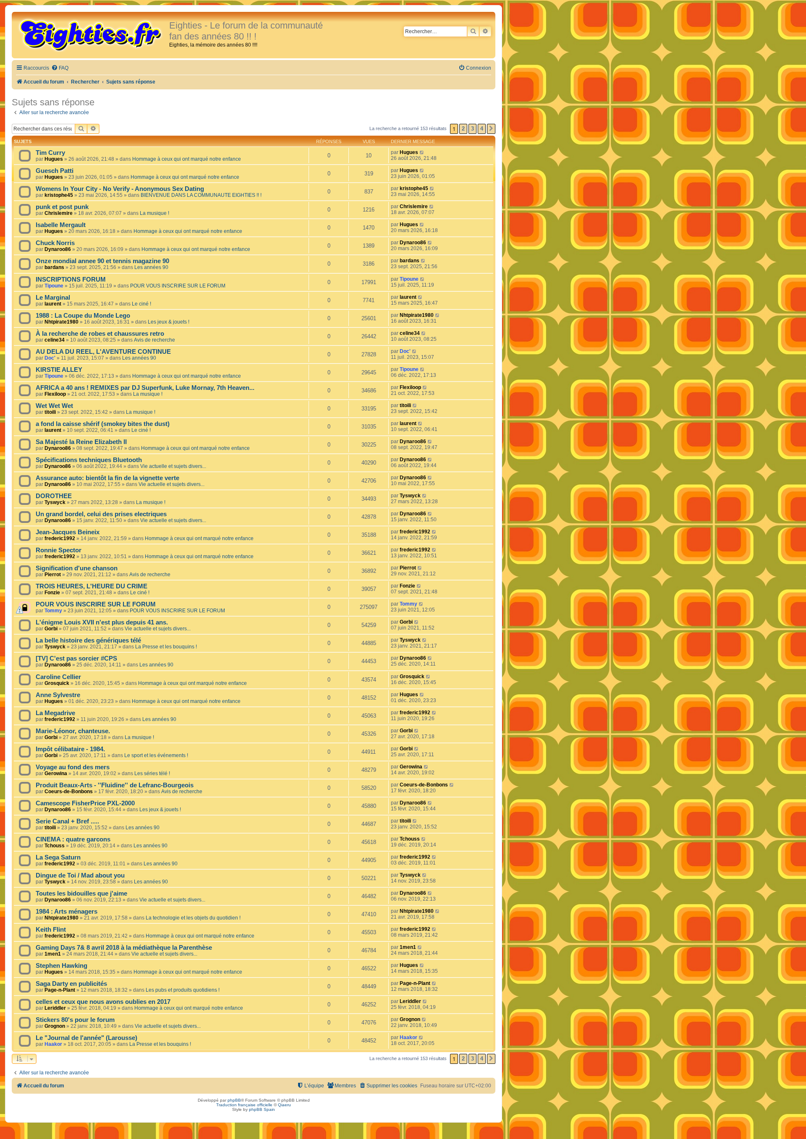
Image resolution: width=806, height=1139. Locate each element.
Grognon (54, 1026)
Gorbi (51, 629)
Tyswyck (54, 502)
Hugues (53, 159)
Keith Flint (51, 929)
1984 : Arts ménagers (66, 911)
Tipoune (53, 286)
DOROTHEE (54, 496)
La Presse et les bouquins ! (166, 647)
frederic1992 (59, 538)
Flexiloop (55, 394)
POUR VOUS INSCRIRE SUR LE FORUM (177, 286)
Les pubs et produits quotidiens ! (183, 990)
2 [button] (463, 128)
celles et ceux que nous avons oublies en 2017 (103, 1001)
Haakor (53, 1044)
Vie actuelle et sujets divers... (173, 466)
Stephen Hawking (61, 965)
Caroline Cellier (58, 677)
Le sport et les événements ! (156, 755)
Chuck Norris (55, 243)
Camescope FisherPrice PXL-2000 (85, 803)
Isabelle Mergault (61, 225)
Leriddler (55, 1008)
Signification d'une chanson (77, 568)
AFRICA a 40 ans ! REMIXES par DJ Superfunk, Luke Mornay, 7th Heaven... (145, 387)
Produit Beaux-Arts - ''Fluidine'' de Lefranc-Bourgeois (115, 785)
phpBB (234, 1100)
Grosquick (56, 683)
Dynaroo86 (57, 249)
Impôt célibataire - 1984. (70, 749)
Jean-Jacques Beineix (67, 532)
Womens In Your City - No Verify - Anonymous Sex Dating (120, 188)
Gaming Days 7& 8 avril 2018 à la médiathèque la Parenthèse (124, 947)
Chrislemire (58, 213)
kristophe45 (58, 195)
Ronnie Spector (58, 550)
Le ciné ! (141, 304)
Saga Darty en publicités (71, 983)
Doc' (49, 358)
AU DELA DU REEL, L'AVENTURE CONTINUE (103, 351)
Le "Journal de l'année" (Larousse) (86, 1038)
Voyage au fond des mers (73, 767)
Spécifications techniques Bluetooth (89, 460)
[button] (491, 129)
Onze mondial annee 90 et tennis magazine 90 (102, 261)
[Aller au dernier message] (422, 152)
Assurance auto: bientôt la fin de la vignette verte (107, 478)
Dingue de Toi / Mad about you (80, 875)
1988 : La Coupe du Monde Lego (83, 315)
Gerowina (55, 773)
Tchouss (54, 846)
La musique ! (154, 213)
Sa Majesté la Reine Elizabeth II (81, 442)
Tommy (53, 611)
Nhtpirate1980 (61, 322)
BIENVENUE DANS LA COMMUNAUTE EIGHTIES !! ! (201, 195)
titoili (50, 412)
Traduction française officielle (244, 1104)
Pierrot (52, 574)
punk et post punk (62, 207)
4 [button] (481, 128)
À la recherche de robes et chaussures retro (100, 333)
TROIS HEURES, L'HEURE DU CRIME (91, 586)
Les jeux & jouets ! (168, 322)
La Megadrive (55, 713)
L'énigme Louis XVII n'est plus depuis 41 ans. (102, 622)
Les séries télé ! (152, 773)
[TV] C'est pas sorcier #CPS (76, 658)
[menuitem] (59, 68)
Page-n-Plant (59, 990)
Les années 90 (151, 267)
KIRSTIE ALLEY (59, 369)
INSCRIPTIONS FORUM (71, 279)
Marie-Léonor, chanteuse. (73, 731)
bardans (54, 267)
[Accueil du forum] (91, 34)
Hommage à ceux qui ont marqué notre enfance (186, 159)
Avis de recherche (154, 340)
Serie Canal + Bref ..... (67, 821)
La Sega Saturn (58, 857)
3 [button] (472, 128)
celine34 (54, 340)
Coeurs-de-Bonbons (68, 791)
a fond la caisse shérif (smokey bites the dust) (103, 424)
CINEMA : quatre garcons (73, 839)
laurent (52, 304)
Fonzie (52, 593)
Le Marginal (53, 297)
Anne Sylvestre (58, 695)
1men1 (52, 954)
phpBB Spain (262, 1109)
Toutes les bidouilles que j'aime (81, 893)
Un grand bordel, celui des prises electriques (101, 514)
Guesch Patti (54, 170)
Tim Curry (50, 152)
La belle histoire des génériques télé (88, 640)
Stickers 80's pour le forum (75, 1019)
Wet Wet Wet (54, 405)
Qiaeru (284, 1104)
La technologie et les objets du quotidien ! (193, 918)
